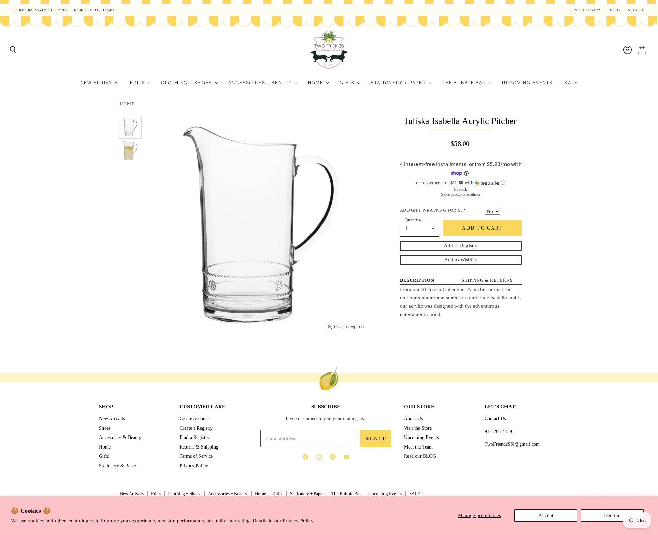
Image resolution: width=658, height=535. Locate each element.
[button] (461, 183)
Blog (614, 10)
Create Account (194, 418)
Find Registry (586, 10)
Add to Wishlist (460, 260)
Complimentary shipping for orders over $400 (65, 10)
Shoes (104, 428)
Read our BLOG (420, 456)
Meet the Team (418, 447)
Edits (138, 82)
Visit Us (636, 10)
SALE (571, 82)
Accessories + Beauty (260, 82)
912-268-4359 (498, 431)
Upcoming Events (527, 82)
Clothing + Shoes (187, 82)
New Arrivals (100, 82)
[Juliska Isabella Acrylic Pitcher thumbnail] (130, 127)
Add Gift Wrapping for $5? (432, 210)
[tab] (417, 280)
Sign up (375, 438)
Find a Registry (194, 437)
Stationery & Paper (117, 465)
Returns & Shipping (199, 447)
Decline (612, 515)
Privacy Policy (298, 520)
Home (316, 82)
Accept (545, 515)
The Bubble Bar (465, 82)
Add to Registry (461, 245)
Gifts (348, 82)
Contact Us (495, 418)
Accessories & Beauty (120, 437)
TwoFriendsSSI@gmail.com (512, 444)
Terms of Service (196, 456)
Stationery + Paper (399, 82)
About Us (413, 418)
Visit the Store (418, 428)
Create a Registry (196, 428)
